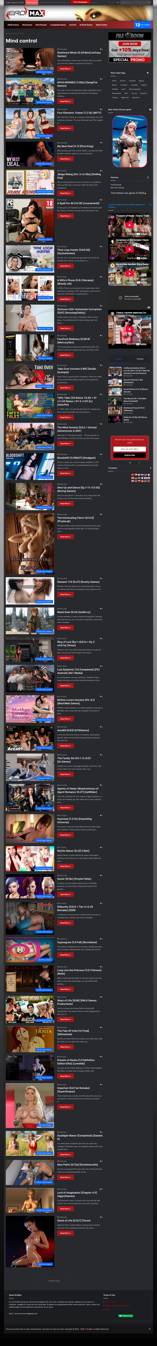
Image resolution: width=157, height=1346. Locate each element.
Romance (143, 93)
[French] (148, 475)
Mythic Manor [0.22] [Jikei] (73, 850)
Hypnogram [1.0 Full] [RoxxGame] (77, 942)
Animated (132, 81)
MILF (126, 93)
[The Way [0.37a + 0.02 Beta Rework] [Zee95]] (115, 401)
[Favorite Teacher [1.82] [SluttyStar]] (115, 382)
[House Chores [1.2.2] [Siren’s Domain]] (115, 392)
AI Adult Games (86, 25)
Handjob (115, 89)
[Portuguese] (135, 481)
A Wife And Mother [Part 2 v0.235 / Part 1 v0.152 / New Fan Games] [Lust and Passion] (137, 370)
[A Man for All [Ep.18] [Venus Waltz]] (115, 419)
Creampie (134, 85)
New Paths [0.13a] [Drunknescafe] (77, 1164)
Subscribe (129, 455)
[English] (145, 475)
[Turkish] (148, 481)
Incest (123, 89)
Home (9, 33)
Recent (119, 359)
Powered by (124, 463)
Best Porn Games (117, 188)
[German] (135, 478)
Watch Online (101, 25)
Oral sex (134, 93)
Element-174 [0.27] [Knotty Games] (78, 581)
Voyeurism (135, 97)
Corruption (123, 85)
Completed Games (58, 25)
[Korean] (148, 478)
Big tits (114, 85)
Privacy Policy (110, 1302)
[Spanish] (142, 481)
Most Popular (41, 25)
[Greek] (139, 478)
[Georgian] (132, 478)
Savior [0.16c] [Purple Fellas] (74, 878)
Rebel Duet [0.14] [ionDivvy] (74, 612)
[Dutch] (142, 475)
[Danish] (139, 475)
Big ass (141, 81)
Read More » (65, 69)
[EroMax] (78, 13)
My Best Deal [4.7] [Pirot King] (75, 146)
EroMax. (90, 1329)
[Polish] (132, 481)
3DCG (114, 81)
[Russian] (139, 481)
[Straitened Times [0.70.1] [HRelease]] (115, 410)
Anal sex (123, 81)
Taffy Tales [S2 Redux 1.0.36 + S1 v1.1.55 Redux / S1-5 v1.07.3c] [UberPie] (77, 401)
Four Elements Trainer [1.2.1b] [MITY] (79, 112)
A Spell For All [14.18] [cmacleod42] (78, 203)
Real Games (27, 25)
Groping (143, 85)
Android (72, 25)
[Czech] (135, 475)
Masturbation (116, 93)
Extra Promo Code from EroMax (117, 1306)
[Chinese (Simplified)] (132, 475)
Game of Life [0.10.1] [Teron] (74, 1220)
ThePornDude (116, 185)
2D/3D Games (13, 25)
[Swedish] (145, 481)
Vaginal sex (125, 97)
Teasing (115, 97)
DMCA (107, 1309)
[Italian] (142, 478)
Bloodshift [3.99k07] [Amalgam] (76, 457)
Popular (140, 359)
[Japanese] (145, 478)
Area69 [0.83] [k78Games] (73, 730)
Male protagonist (134, 89)
